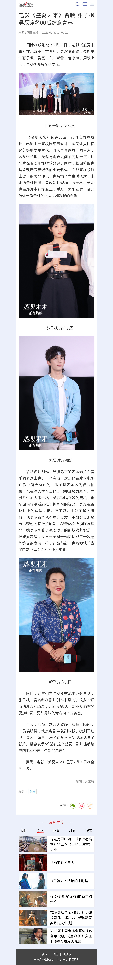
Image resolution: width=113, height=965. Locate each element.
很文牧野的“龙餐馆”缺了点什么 (71, 899)
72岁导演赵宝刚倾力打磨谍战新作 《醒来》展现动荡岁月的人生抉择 (71, 918)
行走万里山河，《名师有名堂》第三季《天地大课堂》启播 (71, 844)
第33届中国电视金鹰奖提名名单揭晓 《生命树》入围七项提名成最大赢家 (71, 936)
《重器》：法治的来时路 (69, 881)
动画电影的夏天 (62, 862)
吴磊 (32, 791)
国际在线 (26, 4)
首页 (44, 954)
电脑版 (67, 954)
